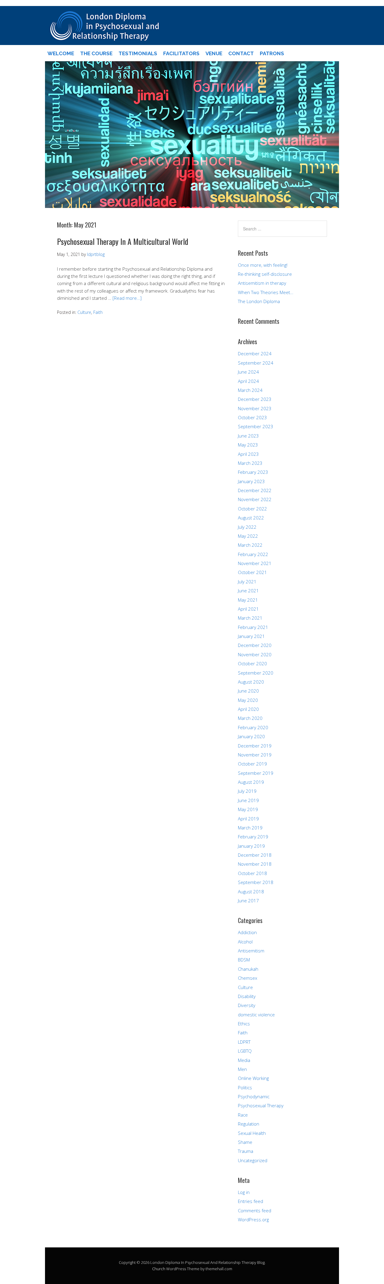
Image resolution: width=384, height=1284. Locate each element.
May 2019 (248, 809)
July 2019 (247, 791)
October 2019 (252, 764)
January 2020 (251, 736)
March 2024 (250, 390)
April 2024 (248, 381)
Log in (244, 1192)
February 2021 (253, 627)
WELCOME (60, 53)
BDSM (244, 960)
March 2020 (250, 718)
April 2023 (248, 454)
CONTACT (241, 53)
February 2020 (253, 727)
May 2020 (248, 700)
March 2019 (250, 828)
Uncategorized (252, 1160)
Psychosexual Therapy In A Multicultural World (122, 241)
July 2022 (247, 527)
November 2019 (255, 755)
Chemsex (247, 978)
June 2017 (248, 901)
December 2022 (255, 490)
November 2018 (255, 864)
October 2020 (252, 663)
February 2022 (253, 554)
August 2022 (251, 518)
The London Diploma (259, 301)
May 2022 (248, 536)
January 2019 (251, 846)
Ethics (244, 1024)
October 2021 (252, 572)
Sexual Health (252, 1133)
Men (242, 1069)
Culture (84, 312)
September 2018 (255, 882)
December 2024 (255, 353)
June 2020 (248, 691)
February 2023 (253, 472)
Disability (247, 996)
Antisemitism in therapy (262, 283)
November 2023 (255, 408)
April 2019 (248, 819)
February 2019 (253, 837)
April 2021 (248, 609)
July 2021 (247, 582)
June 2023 (248, 436)
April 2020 (248, 709)
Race (243, 1115)
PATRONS (272, 53)
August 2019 (251, 782)
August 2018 (251, 892)
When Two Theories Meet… (265, 292)
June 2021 (248, 591)
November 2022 (255, 499)
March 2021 (250, 618)
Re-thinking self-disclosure (265, 274)
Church (158, 1268)
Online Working (253, 1078)
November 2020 (255, 654)
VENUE (214, 53)
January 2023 (251, 481)
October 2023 (252, 417)
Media (244, 1060)
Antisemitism (251, 951)
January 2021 (251, 636)
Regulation (248, 1124)
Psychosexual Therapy (261, 1105)
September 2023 (255, 426)
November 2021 (255, 563)
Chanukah (248, 969)
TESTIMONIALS (137, 53)
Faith (98, 312)
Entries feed (250, 1201)
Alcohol (245, 942)
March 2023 (250, 463)
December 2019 (255, 746)
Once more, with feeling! (262, 265)
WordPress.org (253, 1219)
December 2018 (255, 855)
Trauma (245, 1151)
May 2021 (248, 600)
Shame (245, 1142)
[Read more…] (127, 298)
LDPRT (244, 1042)
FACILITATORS (181, 53)
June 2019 (248, 800)
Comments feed (254, 1210)
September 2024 (255, 363)
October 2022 (252, 509)
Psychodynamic (253, 1096)
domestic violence (256, 1015)
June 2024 (248, 372)
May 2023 (248, 445)
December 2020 (255, 645)
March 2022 (250, 545)
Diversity (246, 1005)
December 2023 (255, 399)
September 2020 (255, 673)
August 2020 (251, 682)
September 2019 (255, 773)
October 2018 (252, 873)
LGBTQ (245, 1051)
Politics (245, 1087)
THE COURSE (96, 53)
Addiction (247, 932)
